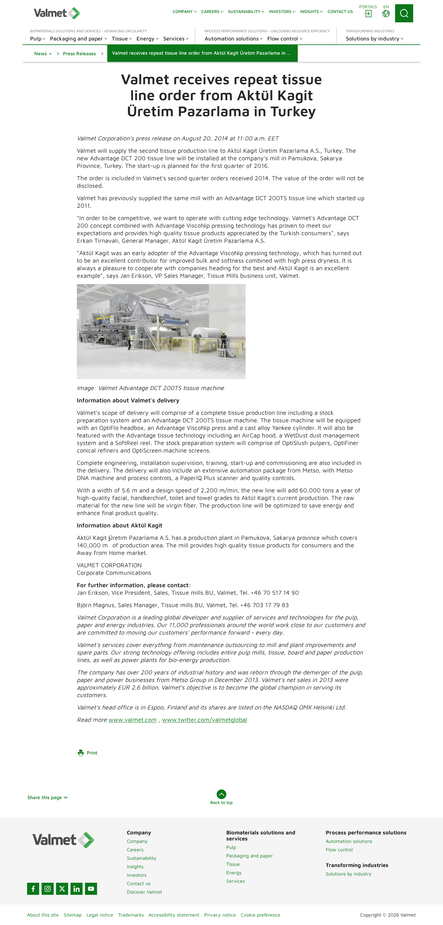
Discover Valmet (144, 892)
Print (92, 752)
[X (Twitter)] (62, 889)
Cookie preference (260, 914)
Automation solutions (349, 841)
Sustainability (141, 858)
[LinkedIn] (77, 889)
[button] (43, 53)
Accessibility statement (174, 914)
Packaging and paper (249, 855)
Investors (136, 875)
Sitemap (73, 914)
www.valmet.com (132, 719)
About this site (43, 914)
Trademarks (131, 914)
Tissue (233, 864)
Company (137, 841)
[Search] (404, 13)
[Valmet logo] (57, 13)
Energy (234, 872)
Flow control (339, 849)
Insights (135, 866)
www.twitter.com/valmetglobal (204, 719)
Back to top (221, 802)
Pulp (231, 847)
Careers (135, 849)
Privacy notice (220, 914)
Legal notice (99, 914)
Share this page (44, 797)
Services (235, 881)
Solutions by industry (349, 873)
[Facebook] (33, 889)
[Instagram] (48, 889)
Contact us (138, 883)
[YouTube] (91, 889)
